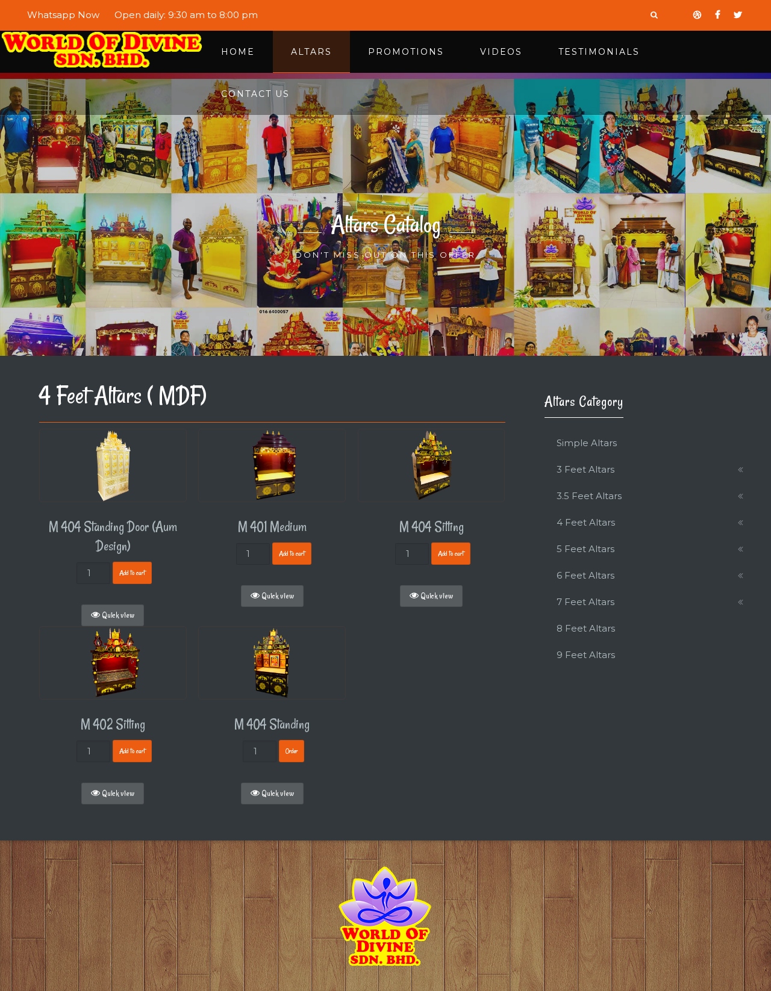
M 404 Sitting (431, 527)
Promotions (406, 51)
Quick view (117, 615)
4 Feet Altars (586, 522)
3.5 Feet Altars (589, 496)
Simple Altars (587, 443)
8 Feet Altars (586, 628)
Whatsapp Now (63, 14)
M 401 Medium (272, 527)
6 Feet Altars (585, 575)
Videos (501, 51)
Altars (311, 51)
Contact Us (255, 94)
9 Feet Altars (586, 654)
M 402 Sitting (113, 724)
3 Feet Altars (585, 469)
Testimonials (599, 51)
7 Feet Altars (585, 601)
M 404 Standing (272, 724)
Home (238, 51)
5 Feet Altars (585, 549)
